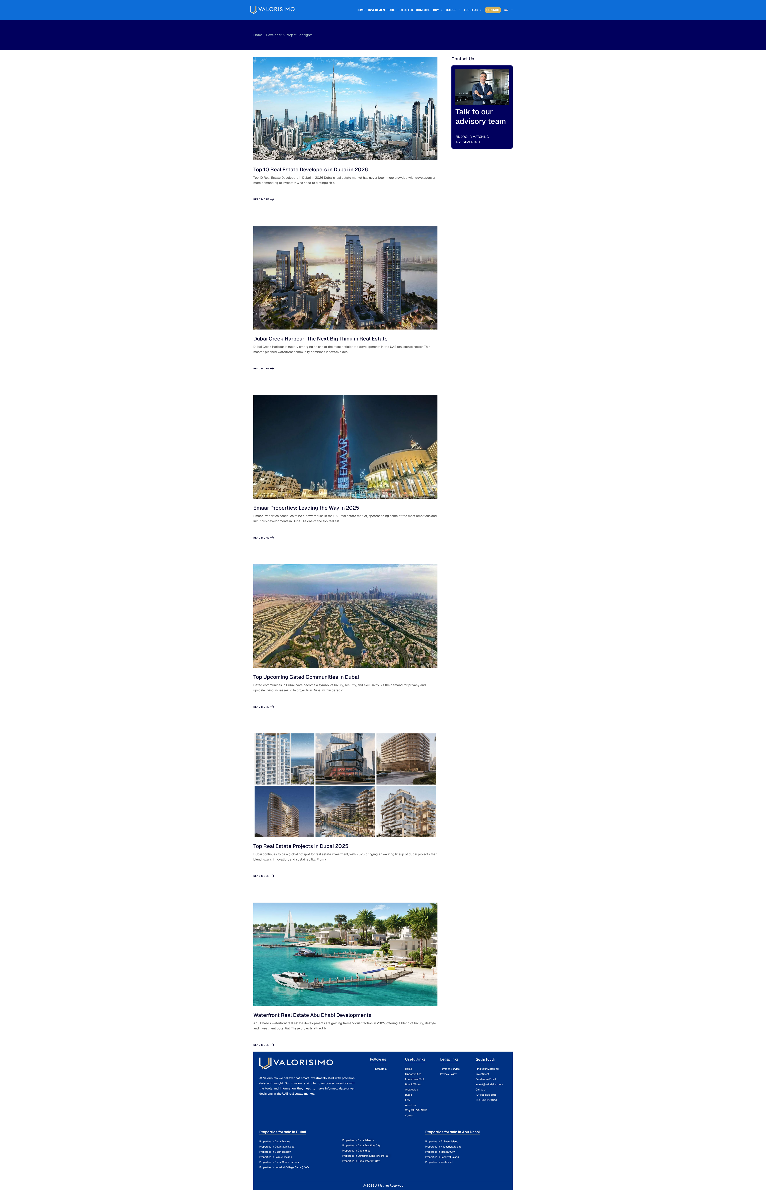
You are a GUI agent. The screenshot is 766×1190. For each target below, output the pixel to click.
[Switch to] (508, 10)
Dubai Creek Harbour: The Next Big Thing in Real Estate (320, 338)
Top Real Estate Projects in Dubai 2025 (300, 846)
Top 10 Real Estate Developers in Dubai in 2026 (310, 169)
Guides (451, 10)
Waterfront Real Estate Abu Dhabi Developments (312, 1015)
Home (361, 10)
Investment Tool (381, 10)
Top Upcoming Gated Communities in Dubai (306, 677)
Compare (423, 10)
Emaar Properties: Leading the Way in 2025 (306, 507)
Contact (492, 10)
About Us (470, 10)
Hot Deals (405, 10)
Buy (436, 10)
